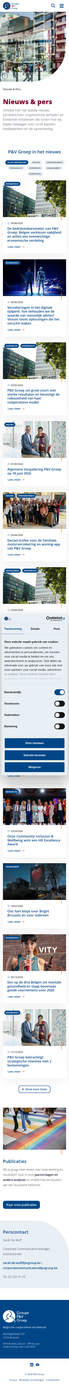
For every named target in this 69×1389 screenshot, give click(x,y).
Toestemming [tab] (13, 628)
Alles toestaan (34, 743)
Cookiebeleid (52, 1379)
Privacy (13, 1379)
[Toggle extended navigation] (61, 5)
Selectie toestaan (34, 755)
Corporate (35, 168)
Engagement (53, 168)
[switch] (59, 704)
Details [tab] (35, 628)
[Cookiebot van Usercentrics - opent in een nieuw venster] (49, 618)
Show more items (36, 1089)
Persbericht (16, 168)
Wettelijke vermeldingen (31, 1379)
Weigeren (34, 767)
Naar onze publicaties (21, 1205)
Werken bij (35, 173)
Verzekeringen (55, 162)
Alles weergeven (17, 162)
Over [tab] (57, 628)
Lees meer (14, 246)
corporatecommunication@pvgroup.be (30, 1268)
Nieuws (36, 162)
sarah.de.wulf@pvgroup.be (22, 1263)
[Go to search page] (53, 5)
